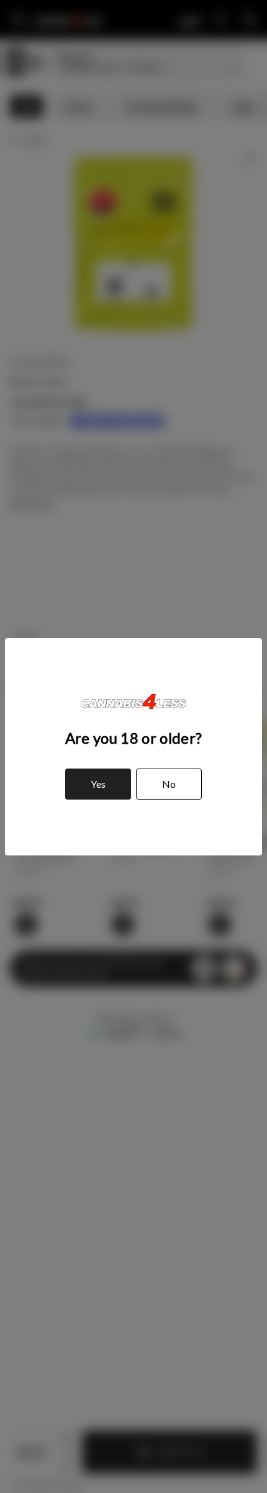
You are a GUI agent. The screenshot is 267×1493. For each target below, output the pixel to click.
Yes (98, 784)
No (169, 784)
